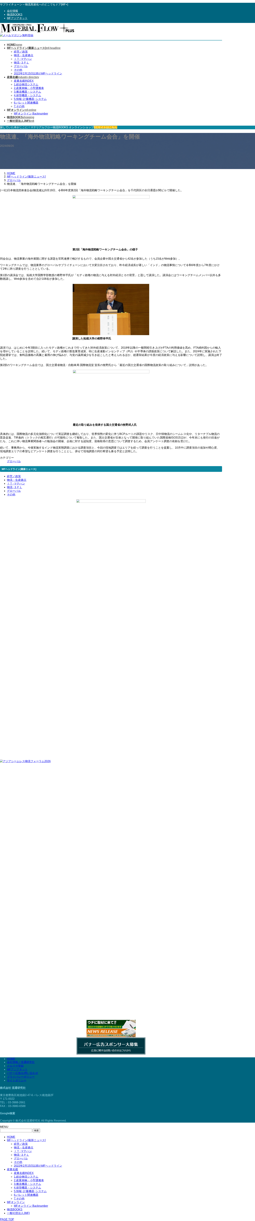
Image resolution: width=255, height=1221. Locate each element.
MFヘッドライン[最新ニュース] (26, 1140)
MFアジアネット (17, 18)
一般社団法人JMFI (18, 1213)
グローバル (21, 66)
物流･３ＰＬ (21, 62)
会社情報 (12, 10)
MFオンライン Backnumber (31, 113)
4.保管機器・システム (27, 95)
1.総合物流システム (26, 84)
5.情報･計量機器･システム (30, 99)
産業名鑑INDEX (24, 80)
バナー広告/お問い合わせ (22, 1073)
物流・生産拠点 (23, 55)
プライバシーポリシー (21, 1076)
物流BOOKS (14, 14)
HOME (11, 1058)
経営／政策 (21, 51)
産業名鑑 (12, 1169)
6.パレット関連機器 (26, 102)
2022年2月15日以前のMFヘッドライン (38, 73)
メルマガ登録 (15, 1065)
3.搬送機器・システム (27, 91)
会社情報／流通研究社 (21, 1062)
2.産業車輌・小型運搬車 (29, 88)
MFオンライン (16, 1202)
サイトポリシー (16, 1080)
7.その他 (19, 106)
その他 (18, 69)
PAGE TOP (7, 1219)
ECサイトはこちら (105, 127)
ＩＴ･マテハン (23, 58)
